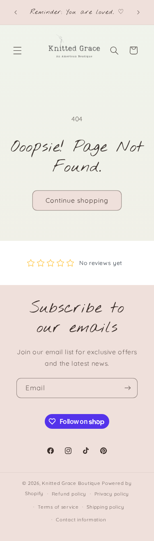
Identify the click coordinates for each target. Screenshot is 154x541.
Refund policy (69, 494)
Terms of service (58, 507)
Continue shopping (77, 200)
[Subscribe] (127, 388)
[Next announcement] (138, 12)
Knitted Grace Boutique (71, 483)
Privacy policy (111, 494)
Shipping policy (105, 507)
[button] (17, 50)
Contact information (81, 519)
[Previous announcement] (16, 12)
